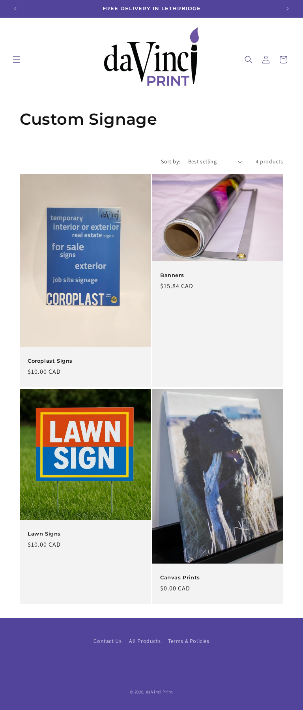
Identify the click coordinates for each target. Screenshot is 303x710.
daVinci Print (159, 692)
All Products (145, 640)
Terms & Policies (188, 640)
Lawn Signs (44, 533)
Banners (172, 275)
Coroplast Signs (50, 361)
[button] (16, 59)
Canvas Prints (180, 577)
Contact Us (108, 640)
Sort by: (170, 161)
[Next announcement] (287, 8)
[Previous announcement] (15, 8)
